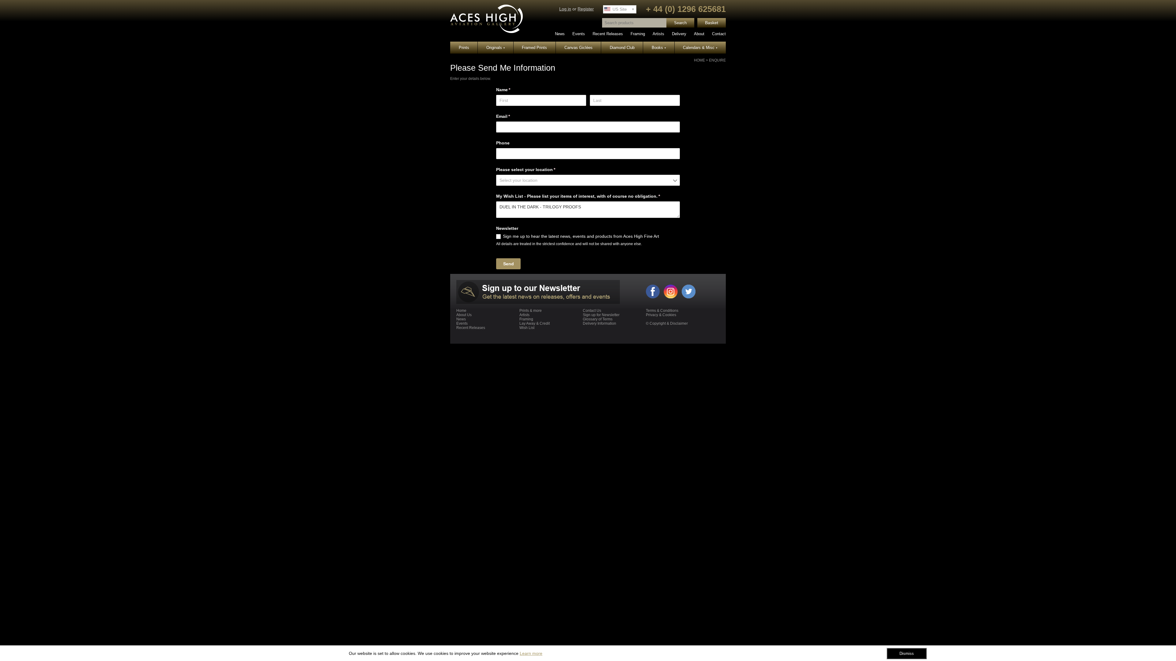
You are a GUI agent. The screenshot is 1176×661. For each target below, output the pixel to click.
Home (699, 60)
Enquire (717, 60)
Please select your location (534, 169)
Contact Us (592, 310)
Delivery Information (599, 323)
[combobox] (588, 180)
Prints (464, 47)
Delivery (679, 34)
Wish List (526, 328)
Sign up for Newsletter (601, 315)
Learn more (531, 653)
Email (512, 116)
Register (586, 9)
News (560, 34)
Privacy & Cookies (661, 315)
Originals (495, 47)
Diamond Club (622, 47)
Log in (565, 9)
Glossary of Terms (597, 319)
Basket (711, 23)
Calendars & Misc (700, 47)
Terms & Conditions (662, 310)
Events (578, 34)
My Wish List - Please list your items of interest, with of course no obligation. (587, 196)
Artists (658, 34)
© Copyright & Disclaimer (667, 323)
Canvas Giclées (578, 47)
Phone (503, 142)
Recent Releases (608, 34)
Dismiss (906, 653)
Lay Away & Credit (534, 323)
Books (659, 47)
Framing (638, 34)
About (699, 34)
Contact (719, 34)
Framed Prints (534, 47)
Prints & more (530, 310)
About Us (464, 315)
